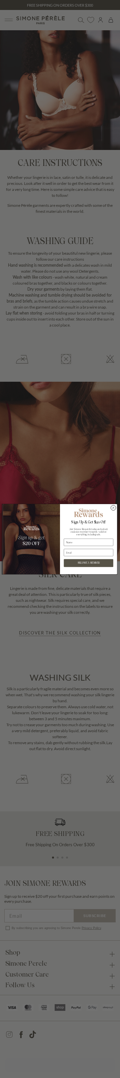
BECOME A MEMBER (89, 563)
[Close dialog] (113, 507)
